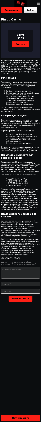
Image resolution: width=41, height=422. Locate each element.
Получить (21, 44)
